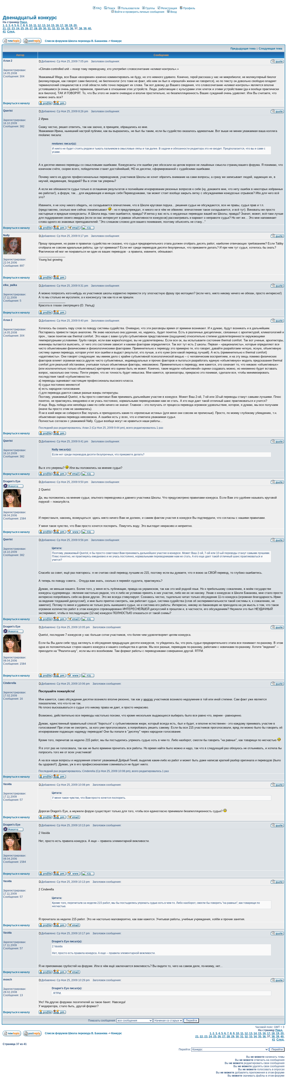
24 (17, 28)
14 (48, 25)
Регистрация (169, 8)
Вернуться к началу (16, 103)
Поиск (111, 8)
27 (31, 28)
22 (8, 28)
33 (58, 28)
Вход (173, 11)
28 (35, 28)
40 (89, 28)
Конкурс (116, 41)
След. (11, 31)
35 (67, 28)
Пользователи (130, 8)
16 (57, 25)
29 (40, 28)
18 (66, 25)
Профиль (189, 8)
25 (22, 28)
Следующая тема (270, 48)
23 (13, 28)
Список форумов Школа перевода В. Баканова (76, 41)
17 (61, 25)
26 (26, 28)
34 (62, 28)
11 (34, 25)
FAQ (98, 8)
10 (30, 25)
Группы (150, 8)
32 (53, 28)
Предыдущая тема (243, 48)
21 (4, 28)
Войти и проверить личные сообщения (139, 11)
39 (85, 28)
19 (70, 25)
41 (4, 31)
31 (49, 28)
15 (52, 25)
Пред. (24, 22)
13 (43, 25)
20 (75, 25)
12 (39, 25)
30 (44, 28)
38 (80, 28)
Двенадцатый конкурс (30, 17)
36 (71, 28)
